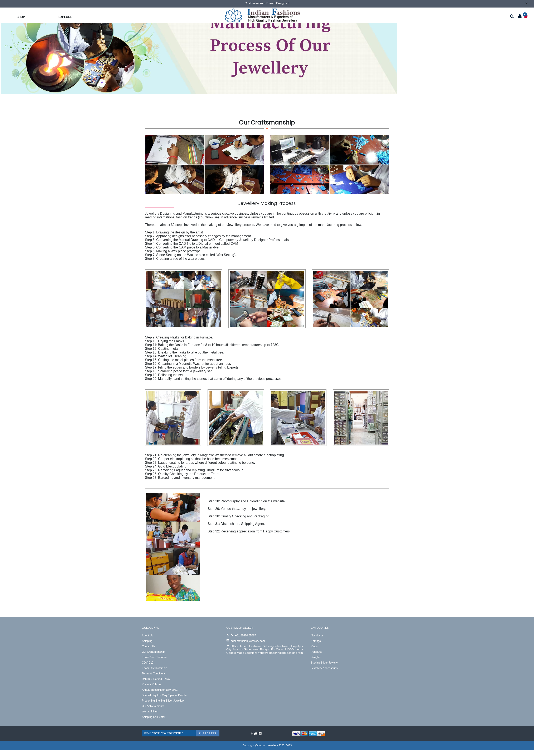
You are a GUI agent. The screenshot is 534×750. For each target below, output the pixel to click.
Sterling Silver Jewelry (324, 662)
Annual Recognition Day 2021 (160, 689)
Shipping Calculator (153, 716)
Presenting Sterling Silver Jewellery (163, 700)
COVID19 (147, 662)
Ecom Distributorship (154, 668)
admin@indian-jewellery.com (248, 640)
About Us (147, 635)
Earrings (316, 640)
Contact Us (148, 646)
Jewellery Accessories (324, 668)
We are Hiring (150, 711)
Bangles (316, 657)
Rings (314, 646)
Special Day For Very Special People (164, 695)
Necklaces (317, 635)
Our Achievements (153, 706)
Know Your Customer (154, 657)
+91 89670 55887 (245, 635)
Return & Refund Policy (156, 678)
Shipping (147, 640)
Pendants (316, 651)
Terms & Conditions (154, 673)
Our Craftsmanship (153, 651)
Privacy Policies (151, 684)
